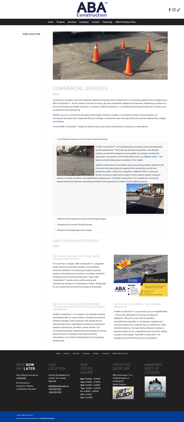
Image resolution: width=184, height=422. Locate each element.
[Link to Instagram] (174, 9)
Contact (56, 126)
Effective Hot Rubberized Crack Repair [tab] (74, 230)
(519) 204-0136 (54, 389)
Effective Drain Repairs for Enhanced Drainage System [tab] (81, 218)
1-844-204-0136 (54, 392)
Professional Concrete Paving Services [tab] (74, 224)
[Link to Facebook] (170, 9)
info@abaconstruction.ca (58, 386)
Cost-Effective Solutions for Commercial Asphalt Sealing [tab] (82, 139)
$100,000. (22, 378)
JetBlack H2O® (150, 156)
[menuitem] (50, 22)
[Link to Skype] (178, 9)
